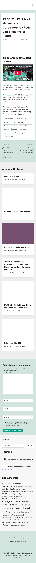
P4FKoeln (9, 215)
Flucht (15, 125)
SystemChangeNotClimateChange (14, 133)
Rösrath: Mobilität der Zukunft (17, 212)
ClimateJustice (27, 486)
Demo (4, 16)
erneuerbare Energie (7, 491)
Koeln (28, 508)
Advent (4, 483)
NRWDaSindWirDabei (19, 519)
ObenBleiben (6, 522)
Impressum (25, 538)
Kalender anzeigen (7, 470)
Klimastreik (6, 509)
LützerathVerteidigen (7, 517)
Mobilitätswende (18, 517)
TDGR (27, 522)
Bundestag (20, 486)
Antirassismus (8, 122)
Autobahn (24, 483)
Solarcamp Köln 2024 (13, 343)
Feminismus (7, 125)
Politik (19, 522)
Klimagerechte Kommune (10, 498)
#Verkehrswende (9, 95)
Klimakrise (25, 501)
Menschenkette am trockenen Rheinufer (20, 466)
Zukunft (22, 525)
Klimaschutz (8, 504)
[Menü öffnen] (32, 5)
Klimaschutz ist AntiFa (23, 505)
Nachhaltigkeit (28, 517)
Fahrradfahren (28, 491)
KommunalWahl (8, 515)
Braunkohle (7, 486)
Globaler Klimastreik (25, 125)
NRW (12, 520)
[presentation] (18, 198)
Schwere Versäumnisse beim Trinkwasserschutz (27, 148)
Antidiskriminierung (21, 118)
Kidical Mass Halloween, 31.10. (17, 247)
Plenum (14, 522)
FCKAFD (4, 494)
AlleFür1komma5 (9, 118)
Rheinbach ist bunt (12, 176)
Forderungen (12, 494)
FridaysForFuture (22, 494)
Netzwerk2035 (5, 519)
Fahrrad (21, 491)
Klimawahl (7, 129)
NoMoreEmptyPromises (19, 129)
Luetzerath (20, 515)
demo (3, 489)
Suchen (29, 445)
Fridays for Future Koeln (12, 40)
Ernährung (15, 491)
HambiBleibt (19, 496)
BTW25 (14, 486)
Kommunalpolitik (26, 512)
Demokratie (10, 489)
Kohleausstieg (14, 512)
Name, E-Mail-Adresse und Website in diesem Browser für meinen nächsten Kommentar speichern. (17, 423)
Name (6, 400)
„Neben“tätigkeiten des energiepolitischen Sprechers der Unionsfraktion (8, 151)
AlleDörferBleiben (13, 483)
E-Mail (6, 409)
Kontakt (9, 538)
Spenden (17, 538)
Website (6, 417)
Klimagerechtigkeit (11, 501)
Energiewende (18, 122)
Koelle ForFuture (11, 179)
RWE (23, 522)
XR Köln (9, 311)
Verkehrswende (12, 16)
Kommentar (7, 372)
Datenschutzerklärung (18, 541)
